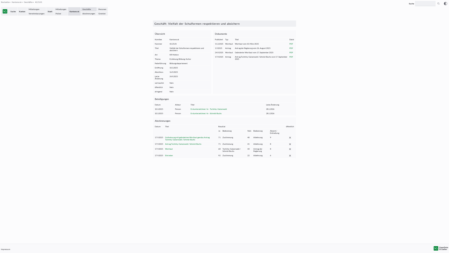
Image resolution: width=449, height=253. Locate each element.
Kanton (22, 11)
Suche (13, 11)
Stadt (50, 11)
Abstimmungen (88, 13)
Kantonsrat (74, 11)
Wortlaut (169, 149)
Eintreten (169, 155)
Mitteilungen (34, 9)
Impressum (5, 249)
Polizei (58, 13)
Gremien (102, 13)
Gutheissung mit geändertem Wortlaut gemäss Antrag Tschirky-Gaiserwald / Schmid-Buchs (187, 138)
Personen (102, 9)
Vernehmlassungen (36, 13)
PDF (291, 44)
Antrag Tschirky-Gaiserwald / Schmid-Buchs (183, 144)
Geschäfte (86, 9)
